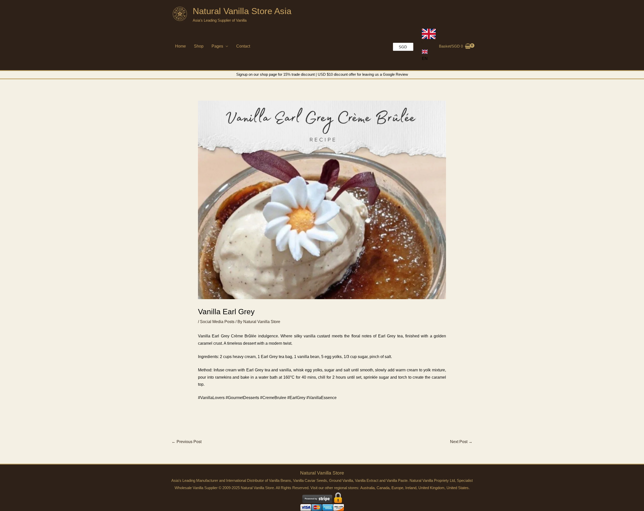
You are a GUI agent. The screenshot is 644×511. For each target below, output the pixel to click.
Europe (397, 488)
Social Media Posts (217, 322)
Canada (383, 488)
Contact (243, 46)
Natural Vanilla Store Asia (242, 11)
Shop (199, 46)
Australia (367, 488)
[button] (425, 55)
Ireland (410, 488)
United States (458, 488)
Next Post (461, 442)
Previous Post (187, 442)
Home (180, 46)
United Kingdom (431, 488)
